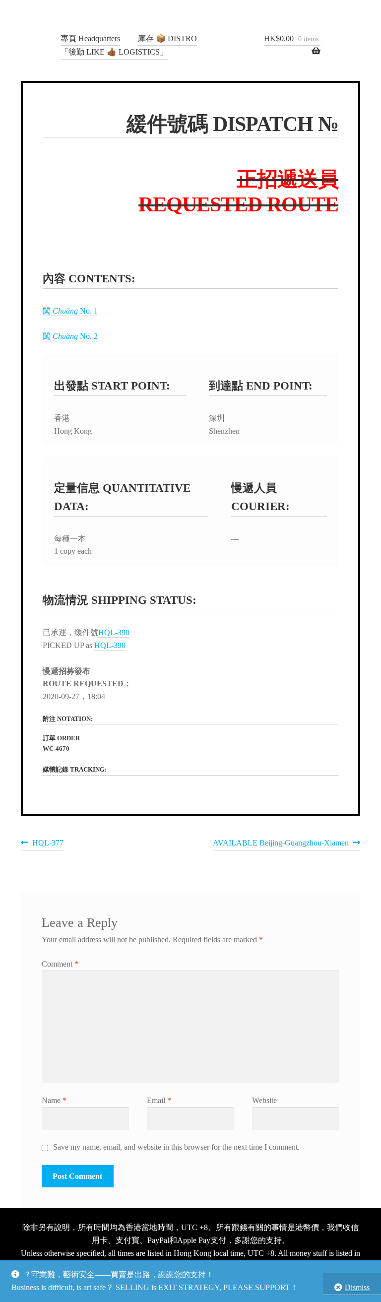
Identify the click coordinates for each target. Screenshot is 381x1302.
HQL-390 (113, 632)
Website (264, 1100)
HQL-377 (48, 844)
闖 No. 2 (70, 336)
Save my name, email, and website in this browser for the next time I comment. (176, 1147)
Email (159, 1100)
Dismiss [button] (357, 1287)
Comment (60, 964)
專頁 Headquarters (90, 38)
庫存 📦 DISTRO (167, 38)
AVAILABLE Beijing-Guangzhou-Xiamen (281, 844)
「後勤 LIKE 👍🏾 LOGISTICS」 (114, 52)
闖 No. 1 (70, 311)
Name (54, 1100)
